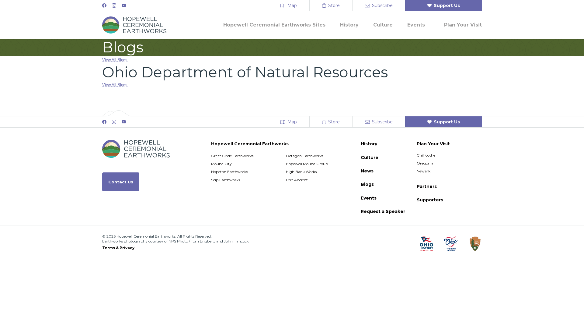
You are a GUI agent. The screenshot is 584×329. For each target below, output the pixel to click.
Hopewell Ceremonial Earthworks (250, 144)
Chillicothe (426, 155)
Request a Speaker (383, 211)
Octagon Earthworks (304, 156)
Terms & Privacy (118, 248)
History (349, 25)
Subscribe (382, 5)
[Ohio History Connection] (426, 243)
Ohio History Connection (426, 243)
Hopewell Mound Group (307, 163)
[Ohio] (450, 243)
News (367, 171)
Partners (427, 186)
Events (416, 25)
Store (334, 5)
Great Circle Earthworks (232, 156)
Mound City (221, 163)
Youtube (124, 5)
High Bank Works (301, 171)
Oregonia (425, 163)
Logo (134, 25)
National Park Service (475, 243)
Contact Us (120, 181)
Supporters (430, 200)
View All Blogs (114, 60)
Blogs (367, 184)
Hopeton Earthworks (229, 171)
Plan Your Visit (463, 25)
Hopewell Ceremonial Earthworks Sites (274, 25)
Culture (383, 25)
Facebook (104, 5)
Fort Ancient (297, 180)
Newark (423, 171)
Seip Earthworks (225, 180)
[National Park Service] (475, 243)
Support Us (447, 5)
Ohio (450, 243)
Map (292, 5)
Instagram (114, 5)
